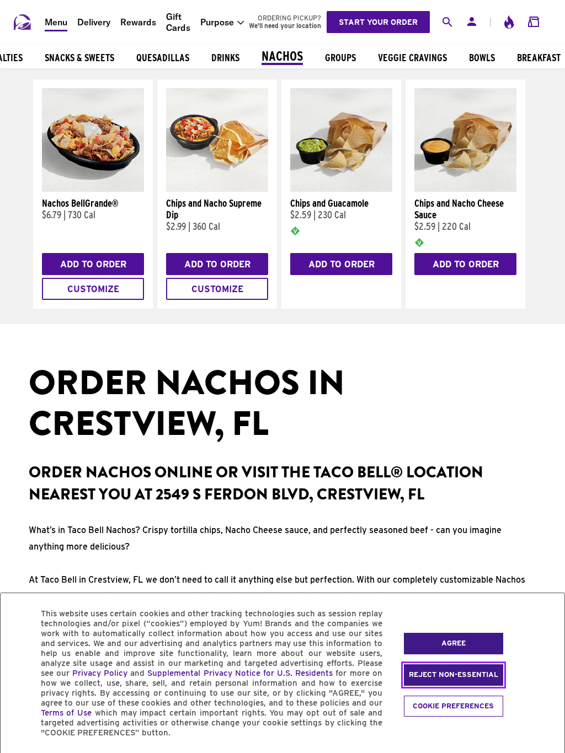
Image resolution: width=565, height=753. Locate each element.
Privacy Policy (99, 673)
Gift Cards (178, 22)
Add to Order (93, 264)
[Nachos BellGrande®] (93, 189)
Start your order (378, 22)
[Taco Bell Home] (22, 22)
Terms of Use (66, 713)
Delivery (93, 22)
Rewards (138, 22)
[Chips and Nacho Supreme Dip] (217, 189)
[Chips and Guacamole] (341, 189)
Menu (56, 22)
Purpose (217, 22)
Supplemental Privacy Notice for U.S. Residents (240, 673)
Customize (93, 289)
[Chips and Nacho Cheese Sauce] (465, 189)
